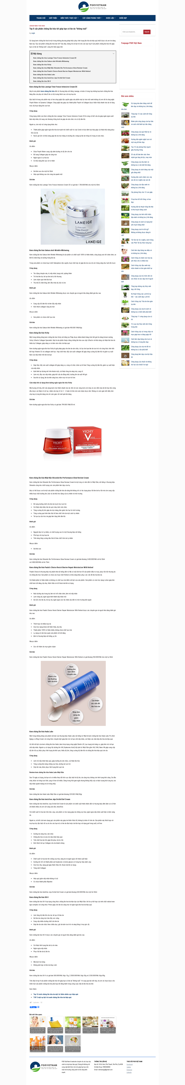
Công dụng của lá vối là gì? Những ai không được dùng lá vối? (135, 232)
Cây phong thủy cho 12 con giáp (141, 192)
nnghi (33, 33)
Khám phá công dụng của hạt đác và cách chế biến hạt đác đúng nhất (137, 124)
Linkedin (129, 1072)
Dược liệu (110, 18)
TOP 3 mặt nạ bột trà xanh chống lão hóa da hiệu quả (52, 997)
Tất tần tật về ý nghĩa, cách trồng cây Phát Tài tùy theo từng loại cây (137, 243)
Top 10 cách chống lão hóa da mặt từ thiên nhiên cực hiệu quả (55, 994)
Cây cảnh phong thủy (92, 18)
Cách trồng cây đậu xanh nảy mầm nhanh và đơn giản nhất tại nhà (136, 268)
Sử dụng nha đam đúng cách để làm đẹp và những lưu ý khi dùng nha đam (136, 106)
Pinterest (129, 1070)
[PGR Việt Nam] (93, 7)
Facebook (130, 1064)
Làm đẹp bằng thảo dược (37, 26)
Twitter (129, 1067)
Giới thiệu (53, 18)
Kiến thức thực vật (69, 18)
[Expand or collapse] (113, 53)
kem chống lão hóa (47, 91)
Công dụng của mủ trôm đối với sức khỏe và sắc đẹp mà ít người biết (137, 279)
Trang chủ (40, 18)
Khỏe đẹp (123, 18)
